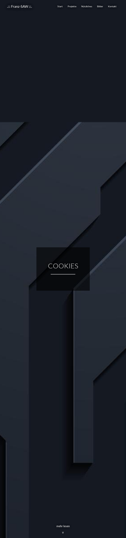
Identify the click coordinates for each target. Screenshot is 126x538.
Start (60, 6)
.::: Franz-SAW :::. (19, 6)
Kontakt (112, 6)
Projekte (72, 6)
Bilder (100, 6)
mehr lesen (63, 526)
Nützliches (86, 6)
